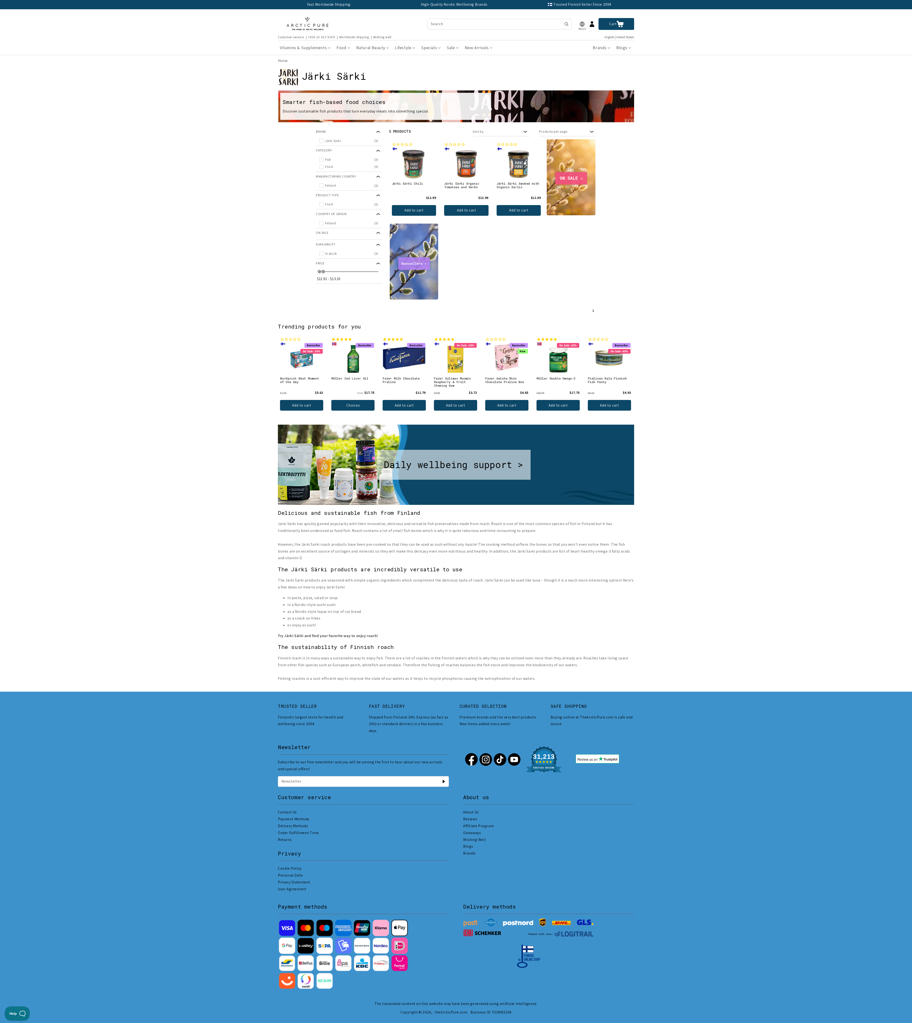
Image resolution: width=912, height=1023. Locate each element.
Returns (285, 839)
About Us (471, 812)
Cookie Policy (290, 868)
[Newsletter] (443, 781)
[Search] (566, 24)
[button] (582, 24)
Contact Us (287, 812)
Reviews (470, 819)
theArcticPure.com (451, 1012)
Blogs (468, 846)
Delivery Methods (293, 825)
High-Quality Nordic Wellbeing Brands (454, 4)
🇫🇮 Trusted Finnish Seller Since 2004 (579, 4)
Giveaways (472, 832)
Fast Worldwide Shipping (329, 4)
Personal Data (290, 875)
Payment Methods (293, 819)
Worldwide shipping (354, 37)
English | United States (619, 37)
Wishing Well (474, 839)
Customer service (291, 37)
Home (283, 60)
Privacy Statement (294, 882)
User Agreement (292, 889)
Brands (469, 853)
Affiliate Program (478, 825)
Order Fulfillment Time (298, 832)
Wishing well (382, 37)
